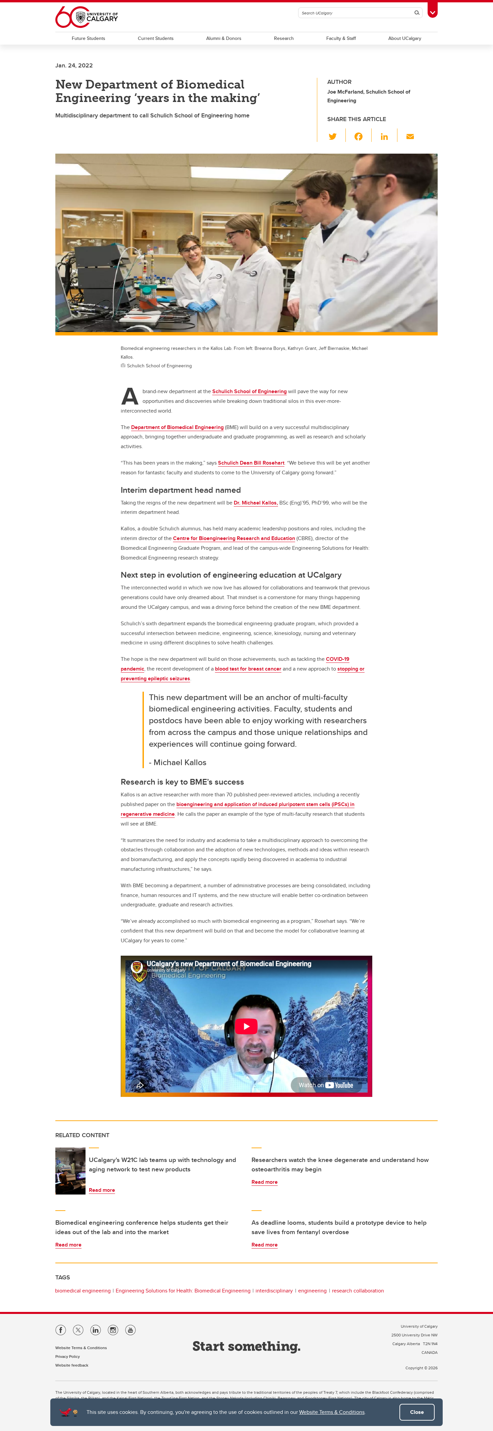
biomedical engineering (83, 1290)
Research (284, 38)
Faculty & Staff (341, 38)
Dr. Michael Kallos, (256, 503)
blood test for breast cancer (248, 669)
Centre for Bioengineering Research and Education (234, 538)
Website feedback (71, 1365)
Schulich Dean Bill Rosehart (251, 463)
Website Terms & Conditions (332, 1412)
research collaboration (358, 1290)
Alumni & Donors (223, 38)
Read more (102, 1190)
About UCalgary (404, 38)
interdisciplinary (274, 1290)
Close (417, 1412)
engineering (312, 1290)
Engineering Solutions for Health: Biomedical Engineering (183, 1290)
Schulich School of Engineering (249, 391)
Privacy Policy (67, 1356)
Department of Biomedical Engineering (177, 427)
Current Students (156, 38)
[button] (336, 135)
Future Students (88, 38)
